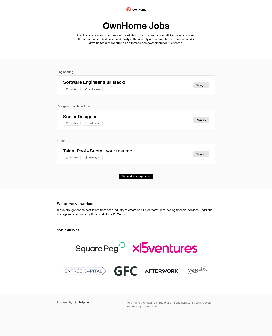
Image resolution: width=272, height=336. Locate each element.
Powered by (73, 302)
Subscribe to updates (136, 176)
